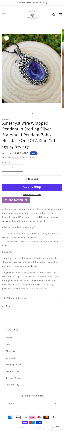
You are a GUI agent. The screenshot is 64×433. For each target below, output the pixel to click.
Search (9, 337)
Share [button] (8, 306)
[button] (3, 14)
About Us (10, 351)
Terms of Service (14, 378)
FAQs (8, 344)
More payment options (32, 194)
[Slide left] (25, 113)
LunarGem (28, 428)
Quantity (6, 162)
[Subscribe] (54, 403)
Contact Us (11, 358)
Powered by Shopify (38, 428)
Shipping (15, 157)
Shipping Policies (14, 364)
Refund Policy (12, 371)
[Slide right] (38, 113)
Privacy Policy (12, 384)
